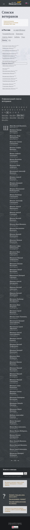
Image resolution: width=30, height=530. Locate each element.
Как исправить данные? (17, 499)
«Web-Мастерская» (13, 524)
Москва (4, 69)
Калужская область (8, 58)
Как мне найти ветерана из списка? (17, 502)
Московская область (8, 71)
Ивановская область (8, 56)
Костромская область (9, 61)
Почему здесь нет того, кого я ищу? (17, 496)
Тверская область (7, 84)
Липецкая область (8, 66)
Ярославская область (8, 88)
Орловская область (8, 73)
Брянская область (7, 48)
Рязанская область (8, 76)
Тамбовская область (8, 81)
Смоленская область (8, 79)
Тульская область (7, 86)
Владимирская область (9, 50)
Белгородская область (9, 46)
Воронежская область (9, 53)
